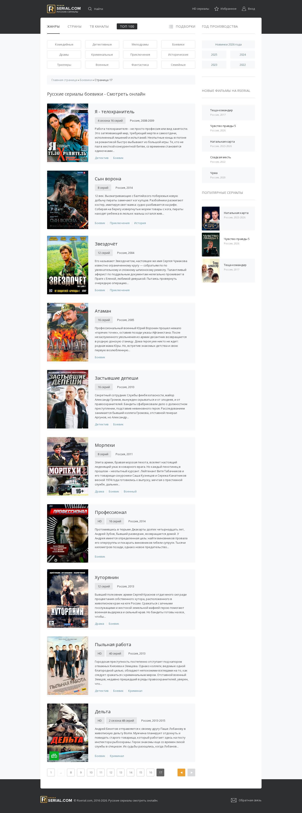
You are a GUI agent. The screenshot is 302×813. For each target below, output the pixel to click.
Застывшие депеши (116, 378)
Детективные (102, 44)
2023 (214, 65)
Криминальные (102, 55)
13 (120, 772)
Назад (181, 772)
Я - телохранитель (114, 112)
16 (150, 772)
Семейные (178, 65)
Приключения (140, 55)
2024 (243, 55)
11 (100, 772)
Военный (130, 491)
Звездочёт (106, 244)
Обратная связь (250, 800)
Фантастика (140, 65)
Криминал (135, 691)
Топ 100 (127, 26)
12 (110, 772)
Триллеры (64, 65)
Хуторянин (107, 577)
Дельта (103, 712)
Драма (99, 491)
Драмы (64, 55)
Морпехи (105, 445)
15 (140, 772)
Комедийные (64, 44)
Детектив (102, 158)
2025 (214, 55)
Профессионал (110, 512)
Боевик (118, 158)
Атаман (103, 311)
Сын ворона (108, 179)
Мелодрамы (140, 44)
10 (90, 772)
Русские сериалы (63, 9)
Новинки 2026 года (228, 44)
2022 (243, 65)
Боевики (178, 44)
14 (130, 772)
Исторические (178, 55)
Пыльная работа (113, 644)
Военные (102, 65)
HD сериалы (200, 9)
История (140, 223)
